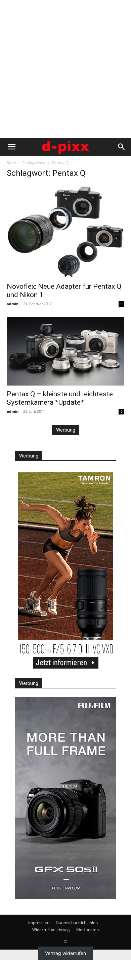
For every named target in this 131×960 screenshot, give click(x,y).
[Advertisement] (65, 68)
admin (12, 303)
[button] (11, 147)
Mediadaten (87, 929)
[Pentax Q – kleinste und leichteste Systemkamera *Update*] (65, 351)
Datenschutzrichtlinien (77, 922)
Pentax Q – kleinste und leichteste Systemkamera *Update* (60, 398)
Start (11, 163)
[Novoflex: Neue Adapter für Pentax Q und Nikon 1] (65, 231)
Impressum (38, 922)
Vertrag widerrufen (65, 953)
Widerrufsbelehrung (51, 929)
